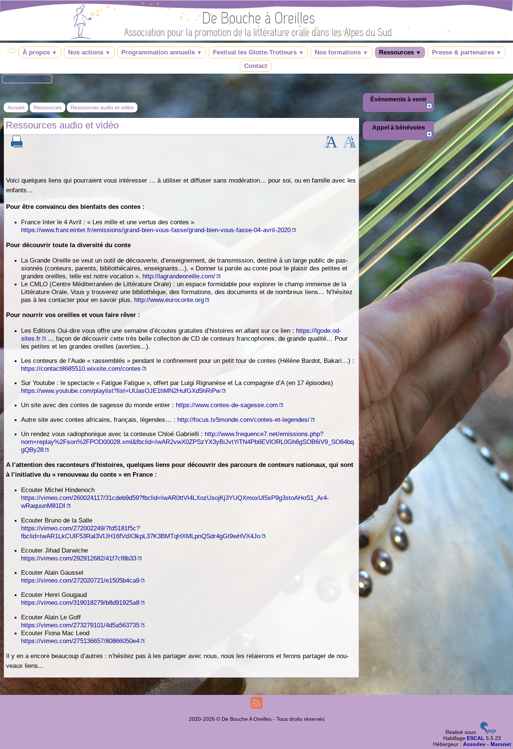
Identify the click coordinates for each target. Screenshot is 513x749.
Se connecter (31, 79)
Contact (255, 65)
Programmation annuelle (161, 52)
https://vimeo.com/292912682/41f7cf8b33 (78, 558)
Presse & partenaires (466, 52)
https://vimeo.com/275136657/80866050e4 (80, 641)
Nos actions (89, 52)
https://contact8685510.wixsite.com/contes (81, 368)
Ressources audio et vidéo (102, 107)
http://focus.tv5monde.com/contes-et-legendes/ (243, 419)
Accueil (16, 107)
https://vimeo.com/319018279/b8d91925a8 (80, 602)
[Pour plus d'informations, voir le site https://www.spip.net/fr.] (488, 732)
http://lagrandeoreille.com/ (178, 276)
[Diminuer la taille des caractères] (349, 144)
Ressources (400, 52)
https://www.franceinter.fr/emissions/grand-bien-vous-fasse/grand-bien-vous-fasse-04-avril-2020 (156, 230)
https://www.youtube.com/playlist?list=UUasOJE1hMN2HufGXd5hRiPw (120, 390)
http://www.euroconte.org (169, 300)
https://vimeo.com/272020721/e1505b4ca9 (80, 580)
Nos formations (341, 52)
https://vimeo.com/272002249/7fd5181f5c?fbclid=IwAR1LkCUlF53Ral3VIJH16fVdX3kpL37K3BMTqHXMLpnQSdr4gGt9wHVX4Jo (140, 532)
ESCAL (475, 738)
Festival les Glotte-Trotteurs (258, 52)
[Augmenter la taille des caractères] (330, 144)
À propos (40, 52)
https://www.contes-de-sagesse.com (227, 405)
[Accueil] (256, 37)
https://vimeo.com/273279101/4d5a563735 (80, 625)
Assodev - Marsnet (487, 744)
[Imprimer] (17, 146)
